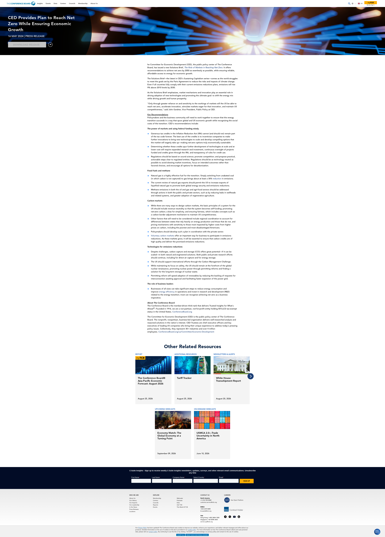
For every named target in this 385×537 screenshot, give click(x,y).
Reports (155, 505)
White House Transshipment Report (228, 379)
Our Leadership (134, 505)
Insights (5, 9)
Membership (7, 35)
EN (362, 3)
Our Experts (133, 503)
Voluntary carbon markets (162, 235)
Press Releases (134, 509)
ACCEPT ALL (180, 535)
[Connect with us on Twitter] (230, 516)
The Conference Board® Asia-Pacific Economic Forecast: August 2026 (151, 381)
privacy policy (153, 532)
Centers (5, 25)
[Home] (21, 4)
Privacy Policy (142, 528)
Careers (5, 45)
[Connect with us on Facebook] (225, 516)
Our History (133, 500)
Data (4, 20)
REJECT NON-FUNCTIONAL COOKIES (197, 535)
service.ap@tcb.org (206, 522)
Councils (5, 30)
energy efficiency (167, 291)
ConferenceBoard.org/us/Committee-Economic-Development (186, 332)
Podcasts (179, 500)
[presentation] (250, 376)
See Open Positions (237, 500)
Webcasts (180, 498)
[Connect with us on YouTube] (234, 516)
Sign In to (9, 55)
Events (5, 14)
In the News (133, 507)
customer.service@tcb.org (208, 502)
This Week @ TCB (9, 50)
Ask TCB (179, 505)
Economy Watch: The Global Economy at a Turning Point (169, 435)
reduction (217, 178)
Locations (132, 511)
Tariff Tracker (184, 378)
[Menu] (4, 3)
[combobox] (360, 3)
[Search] (349, 3)
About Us (6, 40)
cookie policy (192, 530)
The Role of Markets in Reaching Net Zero (203, 67)
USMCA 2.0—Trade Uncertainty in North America (208, 435)
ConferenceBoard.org (182, 311)
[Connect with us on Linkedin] (239, 516)
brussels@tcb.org (205, 511)
